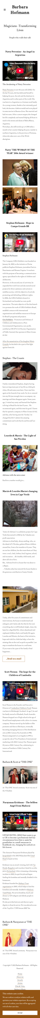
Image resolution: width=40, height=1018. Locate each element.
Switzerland (11, 871)
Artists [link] (20, 983)
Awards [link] (20, 980)
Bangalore (11, 868)
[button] (5, 9)
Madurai (30, 890)
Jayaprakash (7, 856)
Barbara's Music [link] (20, 989)
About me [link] (20, 977)
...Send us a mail (13, 658)
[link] (20, 10)
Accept (20, 1013)
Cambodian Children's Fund (21, 708)
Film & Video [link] (20, 986)
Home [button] (20, 974)
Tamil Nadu (7, 893)
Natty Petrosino (8, 90)
